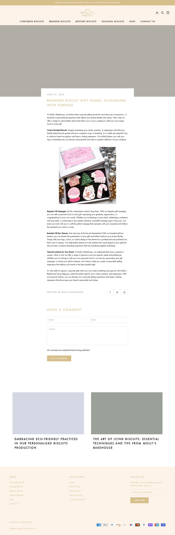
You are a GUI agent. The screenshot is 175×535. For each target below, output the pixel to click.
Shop (132, 21)
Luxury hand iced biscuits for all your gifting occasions (87, 3)
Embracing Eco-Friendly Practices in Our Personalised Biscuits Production (46, 443)
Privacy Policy (74, 491)
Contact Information (77, 499)
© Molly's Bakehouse (21, 522)
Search (72, 482)
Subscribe (139, 500)
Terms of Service (75, 495)
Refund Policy (74, 486)
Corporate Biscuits (32, 21)
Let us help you (63, 273)
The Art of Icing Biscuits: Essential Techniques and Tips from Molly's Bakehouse (126, 443)
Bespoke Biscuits (86, 21)
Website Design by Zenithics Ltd (22, 528)
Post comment (59, 358)
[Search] (162, 12)
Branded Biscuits (60, 21)
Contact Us (148, 21)
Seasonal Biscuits (113, 21)
